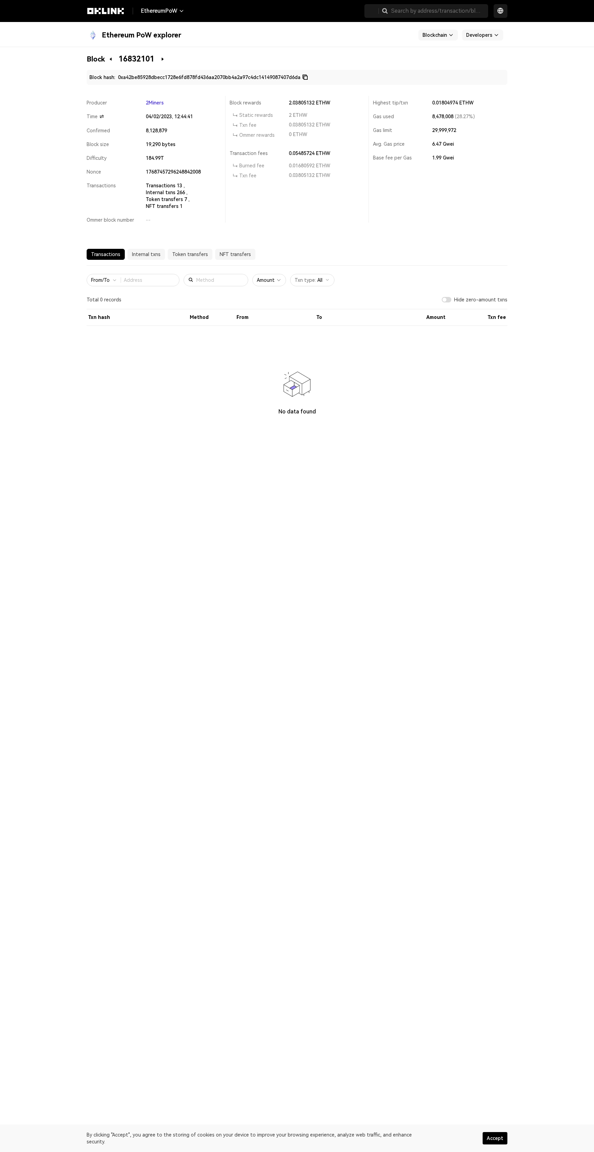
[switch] (446, 299)
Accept (495, 1138)
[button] (385, 11)
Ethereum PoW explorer (141, 35)
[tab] (106, 254)
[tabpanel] (297, 354)
